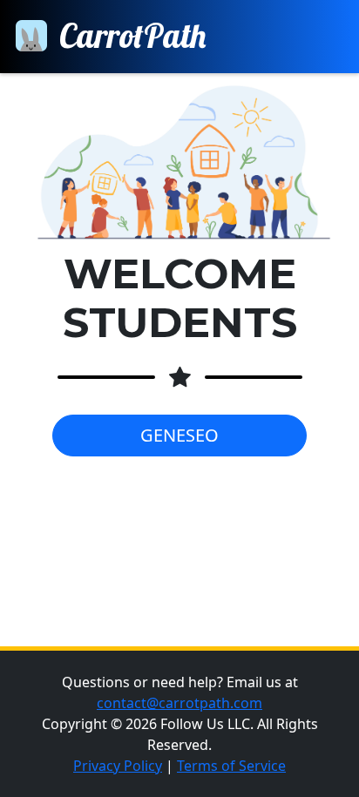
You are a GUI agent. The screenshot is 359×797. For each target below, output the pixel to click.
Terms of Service (231, 765)
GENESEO (179, 435)
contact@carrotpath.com (179, 703)
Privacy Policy (117, 765)
